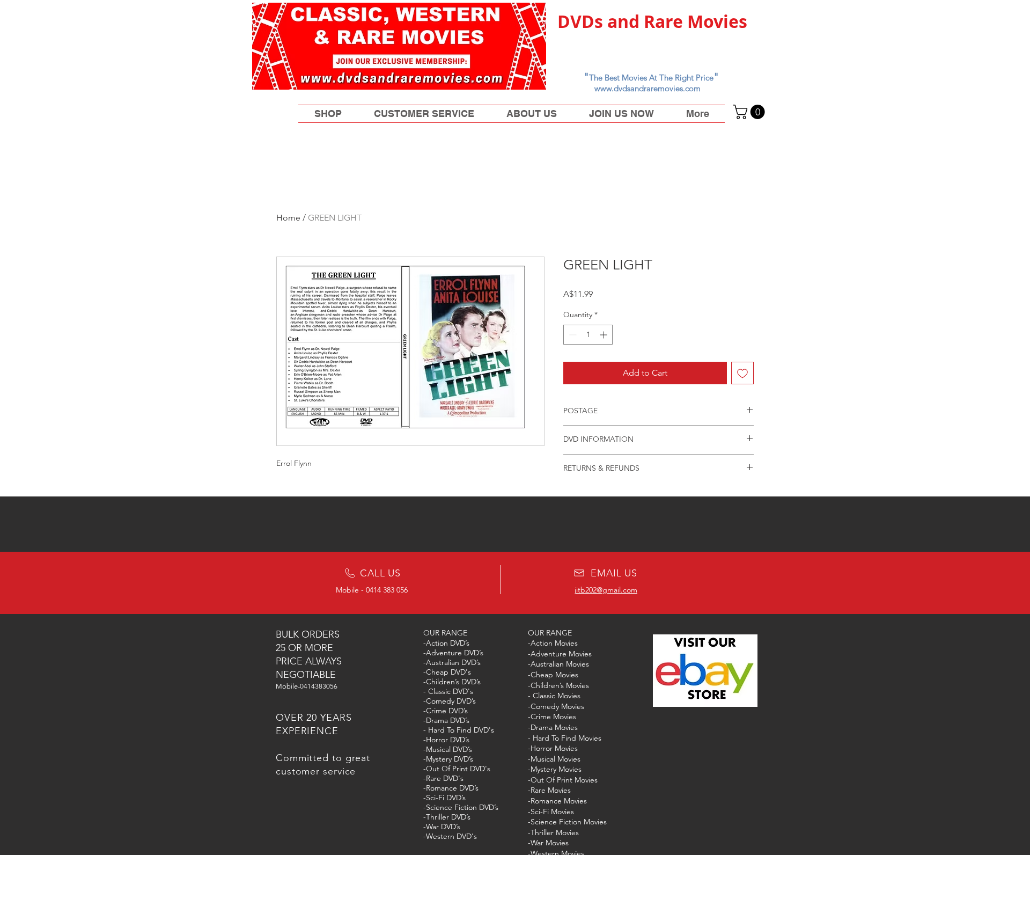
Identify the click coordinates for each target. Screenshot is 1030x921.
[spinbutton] (588, 334)
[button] (750, 112)
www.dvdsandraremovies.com (647, 88)
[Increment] (604, 334)
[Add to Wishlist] (742, 373)
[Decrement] (571, 334)
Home (288, 218)
